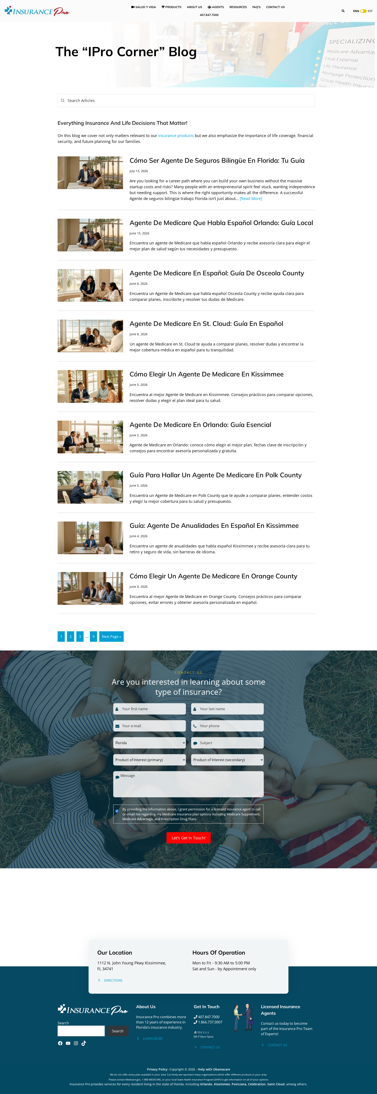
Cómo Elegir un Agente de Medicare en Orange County (213, 576)
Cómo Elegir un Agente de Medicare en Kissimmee (207, 374)
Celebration (257, 1084)
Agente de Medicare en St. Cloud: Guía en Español (206, 323)
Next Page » (111, 636)
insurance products (176, 135)
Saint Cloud (275, 1084)
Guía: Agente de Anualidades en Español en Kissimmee (214, 525)
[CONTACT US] (207, 1047)
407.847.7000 (208, 1016)
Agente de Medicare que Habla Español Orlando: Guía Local (221, 222)
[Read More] (251, 198)
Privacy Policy (157, 1069)
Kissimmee (222, 1084)
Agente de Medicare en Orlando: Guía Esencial (200, 424)
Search (63, 1023)
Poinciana (239, 1084)
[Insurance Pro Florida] (37, 10)
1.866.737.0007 (209, 1022)
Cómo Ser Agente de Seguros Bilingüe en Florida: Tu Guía (217, 160)
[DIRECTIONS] (109, 980)
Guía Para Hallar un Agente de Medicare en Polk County (216, 475)
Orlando (206, 1084)
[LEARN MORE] (149, 1038)
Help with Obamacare (214, 1069)
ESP (370, 11)
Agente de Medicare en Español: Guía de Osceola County (217, 273)
